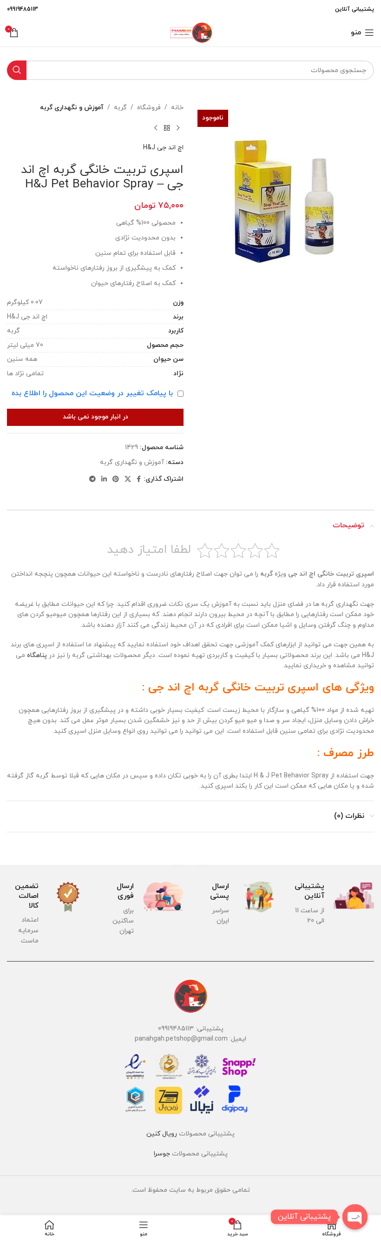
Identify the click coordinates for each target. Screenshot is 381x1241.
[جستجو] (16, 70)
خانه (177, 107)
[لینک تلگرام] (92, 479)
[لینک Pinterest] (116, 479)
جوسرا (162, 1153)
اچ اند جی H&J (163, 147)
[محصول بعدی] (155, 127)
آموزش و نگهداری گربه (72, 107)
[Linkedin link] (104, 479)
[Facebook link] (139, 479)
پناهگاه (37, 655)
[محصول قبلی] (178, 127)
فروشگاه (149, 107)
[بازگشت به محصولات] (166, 127)
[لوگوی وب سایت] (190, 31)
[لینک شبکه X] (128, 479)
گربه (120, 107)
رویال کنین (161, 1133)
